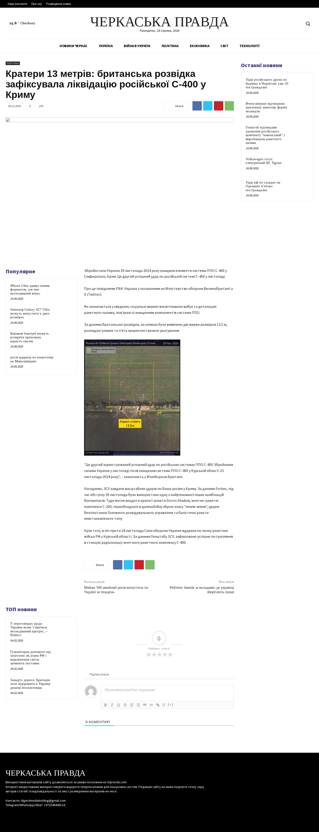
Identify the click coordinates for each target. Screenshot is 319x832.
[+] (170, 704)
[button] (307, 23)
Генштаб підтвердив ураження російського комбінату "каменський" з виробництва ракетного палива (265, 135)
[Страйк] (125, 705)
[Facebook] (280, 24)
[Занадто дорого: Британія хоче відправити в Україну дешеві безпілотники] (64, 685)
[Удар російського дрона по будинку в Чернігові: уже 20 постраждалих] (300, 85)
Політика (13, 63)
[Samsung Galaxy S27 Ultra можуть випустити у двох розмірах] (64, 315)
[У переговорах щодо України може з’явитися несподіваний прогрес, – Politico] (64, 629)
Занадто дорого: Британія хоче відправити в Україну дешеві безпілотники (30, 684)
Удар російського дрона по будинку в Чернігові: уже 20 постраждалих (267, 83)
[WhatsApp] (229, 106)
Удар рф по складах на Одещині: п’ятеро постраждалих (263, 186)
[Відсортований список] (131, 705)
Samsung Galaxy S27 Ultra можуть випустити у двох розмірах (30, 313)
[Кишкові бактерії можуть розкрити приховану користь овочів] (64, 339)
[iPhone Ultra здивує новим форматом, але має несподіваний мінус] (64, 291)
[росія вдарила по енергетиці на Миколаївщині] (64, 362)
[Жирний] (105, 705)
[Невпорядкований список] (138, 705)
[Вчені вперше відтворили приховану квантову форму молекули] (300, 109)
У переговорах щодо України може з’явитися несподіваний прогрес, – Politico (29, 629)
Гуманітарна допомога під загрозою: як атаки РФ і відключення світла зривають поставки (30, 657)
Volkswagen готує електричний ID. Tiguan (264, 161)
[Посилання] (158, 705)
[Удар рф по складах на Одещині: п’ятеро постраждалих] (300, 188)
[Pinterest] (218, 106)
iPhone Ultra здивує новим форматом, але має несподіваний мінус (30, 289)
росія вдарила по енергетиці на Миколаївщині (31, 359)
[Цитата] (145, 705)
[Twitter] (298, 24)
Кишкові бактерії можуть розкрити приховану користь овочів (29, 337)
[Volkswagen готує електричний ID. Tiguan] (300, 164)
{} (164, 704)
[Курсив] (112, 705)
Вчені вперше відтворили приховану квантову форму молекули (266, 107)
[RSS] (289, 24)
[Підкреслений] (118, 705)
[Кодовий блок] (151, 705)
